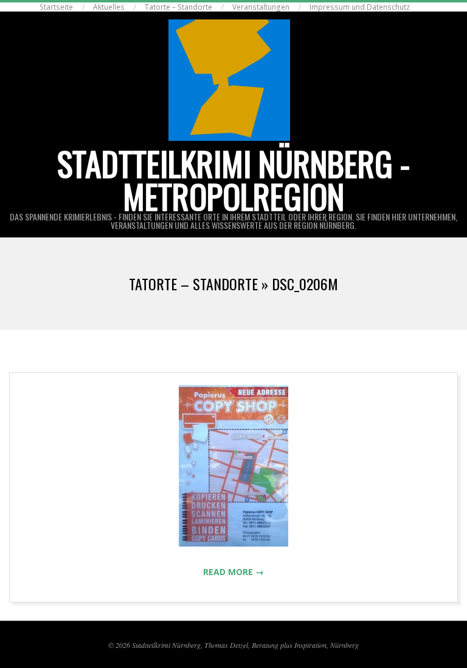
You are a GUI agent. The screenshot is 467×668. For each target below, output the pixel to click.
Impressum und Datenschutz (360, 7)
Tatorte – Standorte (178, 7)
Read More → (233, 572)
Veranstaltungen (260, 7)
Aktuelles (109, 7)
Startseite (56, 7)
